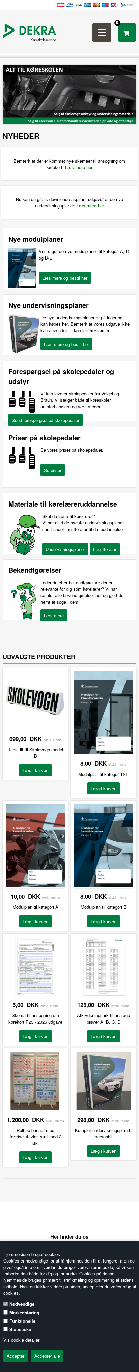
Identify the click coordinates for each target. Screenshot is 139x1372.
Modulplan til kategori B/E (103, 774)
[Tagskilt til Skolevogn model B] (35, 728)
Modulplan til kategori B (104, 907)
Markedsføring (24, 1312)
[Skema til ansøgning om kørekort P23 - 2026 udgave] (35, 993)
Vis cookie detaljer (21, 1340)
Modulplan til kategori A (35, 907)
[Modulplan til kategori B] (103, 885)
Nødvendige (21, 1304)
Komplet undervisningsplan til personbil (103, 1133)
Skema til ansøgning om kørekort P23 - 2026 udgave (35, 1018)
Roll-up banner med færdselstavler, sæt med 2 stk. (35, 1136)
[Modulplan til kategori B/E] (103, 752)
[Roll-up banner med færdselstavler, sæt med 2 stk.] (35, 1108)
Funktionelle (22, 1321)
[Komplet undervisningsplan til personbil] (103, 1108)
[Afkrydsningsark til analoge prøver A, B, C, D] (103, 993)
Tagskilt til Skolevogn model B (35, 752)
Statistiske (20, 1329)
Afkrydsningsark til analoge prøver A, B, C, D (103, 1018)
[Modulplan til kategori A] (35, 885)
